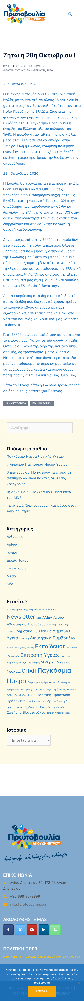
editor (13, 66)
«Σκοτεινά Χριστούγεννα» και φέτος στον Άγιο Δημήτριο (41, 508)
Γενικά (12, 552)
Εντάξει (42, 991)
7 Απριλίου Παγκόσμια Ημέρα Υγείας (37, 464)
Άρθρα (12, 544)
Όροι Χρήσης (12, 956)
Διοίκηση (24, 638)
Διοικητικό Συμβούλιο (52, 638)
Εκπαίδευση (50, 646)
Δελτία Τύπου (14, 70)
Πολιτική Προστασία (53, 695)
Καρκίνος (66, 656)
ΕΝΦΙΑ (10, 647)
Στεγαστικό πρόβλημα (44, 701)
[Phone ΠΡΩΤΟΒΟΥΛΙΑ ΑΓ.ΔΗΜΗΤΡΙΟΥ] (55, 929)
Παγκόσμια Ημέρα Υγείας (42, 682)
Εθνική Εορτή (41, 403)
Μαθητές (48, 662)
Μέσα (11, 576)
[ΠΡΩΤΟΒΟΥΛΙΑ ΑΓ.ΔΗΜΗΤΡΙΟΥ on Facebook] (8, 929)
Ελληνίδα (72, 647)
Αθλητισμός (16, 624)
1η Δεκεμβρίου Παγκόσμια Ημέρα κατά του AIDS (39, 495)
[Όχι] (78, 983)
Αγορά (58, 617)
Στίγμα (27, 701)
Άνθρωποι (15, 536)
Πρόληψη (14, 701)
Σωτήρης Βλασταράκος (26, 712)
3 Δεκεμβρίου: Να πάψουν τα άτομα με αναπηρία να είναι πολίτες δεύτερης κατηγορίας (39, 478)
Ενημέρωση (36, 70)
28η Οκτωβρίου (15, 403)
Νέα (50, 70)
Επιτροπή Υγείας (40, 655)
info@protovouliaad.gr (28, 904)
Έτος (38, 617)
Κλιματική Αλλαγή (16, 662)
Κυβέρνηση (34, 662)
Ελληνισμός (13, 656)
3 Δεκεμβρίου (14, 609)
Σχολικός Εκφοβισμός (52, 707)
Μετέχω (63, 662)
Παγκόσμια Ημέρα (39, 676)
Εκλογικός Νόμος (24, 647)
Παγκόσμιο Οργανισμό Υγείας (49, 689)
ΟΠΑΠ (29, 671)
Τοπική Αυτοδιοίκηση (58, 713)
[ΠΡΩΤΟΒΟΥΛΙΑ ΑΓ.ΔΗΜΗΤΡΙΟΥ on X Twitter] (20, 929)
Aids (53, 609)
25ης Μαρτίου (30, 609)
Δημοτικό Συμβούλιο (34, 631)
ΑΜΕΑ (47, 617)
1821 (41, 609)
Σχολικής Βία (32, 707)
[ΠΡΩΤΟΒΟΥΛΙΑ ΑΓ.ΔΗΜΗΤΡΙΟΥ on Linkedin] (44, 929)
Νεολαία (14, 671)
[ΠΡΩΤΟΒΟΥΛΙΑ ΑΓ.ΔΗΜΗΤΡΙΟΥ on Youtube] (32, 929)
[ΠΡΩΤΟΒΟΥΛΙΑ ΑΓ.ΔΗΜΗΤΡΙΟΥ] (24, 13)
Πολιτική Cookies (68, 956)
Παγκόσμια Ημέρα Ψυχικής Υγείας (35, 456)
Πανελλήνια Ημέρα (25, 695)
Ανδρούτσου (37, 624)
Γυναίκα (11, 631)
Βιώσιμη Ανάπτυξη (59, 624)
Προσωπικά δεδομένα (38, 956)
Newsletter (21, 616)
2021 (47, 609)
